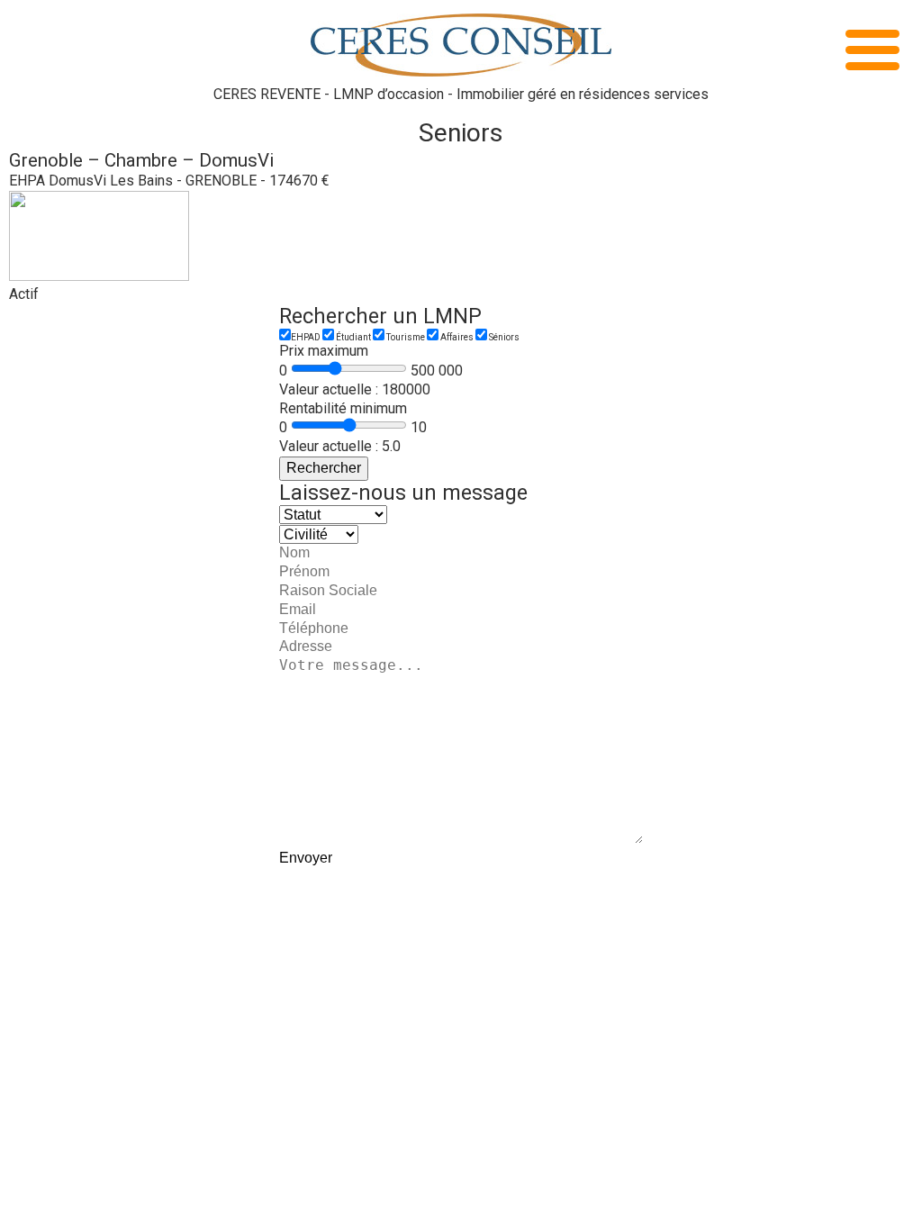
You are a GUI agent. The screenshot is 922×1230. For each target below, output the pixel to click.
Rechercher (323, 467)
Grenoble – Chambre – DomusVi (141, 160)
